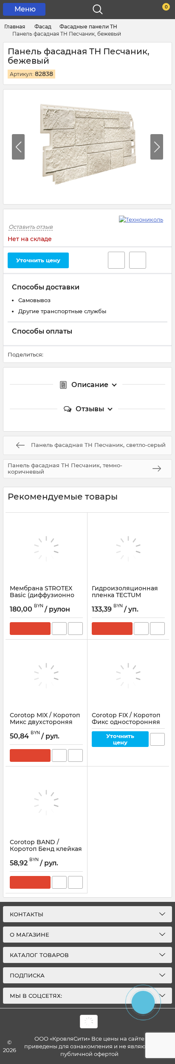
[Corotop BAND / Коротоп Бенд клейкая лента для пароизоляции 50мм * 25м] (46, 802)
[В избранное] (116, 260)
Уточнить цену (38, 260)
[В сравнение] (137, 260)
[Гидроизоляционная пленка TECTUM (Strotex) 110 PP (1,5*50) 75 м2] (128, 549)
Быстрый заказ (59, 628)
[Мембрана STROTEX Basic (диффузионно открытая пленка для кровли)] (46, 549)
